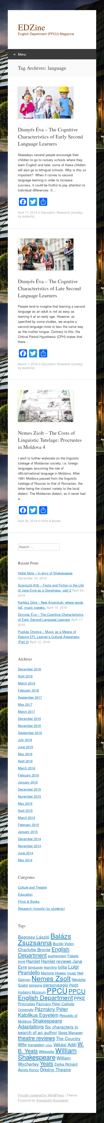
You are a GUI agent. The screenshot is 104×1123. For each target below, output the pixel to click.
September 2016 (30, 732)
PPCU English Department (52, 994)
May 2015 (25, 803)
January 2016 (28, 782)
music (71, 972)
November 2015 (29, 796)
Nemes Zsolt (51, 978)
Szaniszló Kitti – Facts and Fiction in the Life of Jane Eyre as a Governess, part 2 (51, 588)
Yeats (46, 1063)
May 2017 (25, 704)
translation (36, 1044)
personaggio (55, 985)
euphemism (57, 955)
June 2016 (25, 746)
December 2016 (29, 718)
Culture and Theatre (32, 887)
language (35, 967)
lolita (62, 967)
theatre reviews (36, 1038)
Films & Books (51, 521)
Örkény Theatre (55, 1069)
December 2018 (29, 669)
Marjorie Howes (53, 972)
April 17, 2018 (27, 212)
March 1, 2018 (28, 364)
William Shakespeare (47, 1053)
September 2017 (30, 697)
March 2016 (26, 768)
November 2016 (29, 725)
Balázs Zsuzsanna (44, 939)
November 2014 (29, 845)
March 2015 (26, 817)
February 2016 (28, 775)
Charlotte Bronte (34, 949)
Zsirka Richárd (65, 1064)
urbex (48, 1045)
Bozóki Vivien (63, 943)
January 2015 (28, 831)
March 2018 (26, 683)
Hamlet (33, 961)
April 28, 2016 (27, 521)
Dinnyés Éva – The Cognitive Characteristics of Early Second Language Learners (50, 136)
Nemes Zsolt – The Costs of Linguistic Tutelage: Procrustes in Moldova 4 (50, 439)
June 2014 (25, 852)
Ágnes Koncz (28, 1069)
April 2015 (25, 810)
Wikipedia (46, 1051)
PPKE (79, 998)
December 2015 (29, 789)
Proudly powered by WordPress (41, 1095)
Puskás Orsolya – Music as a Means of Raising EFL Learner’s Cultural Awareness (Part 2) (49, 636)
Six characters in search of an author (48, 1029)
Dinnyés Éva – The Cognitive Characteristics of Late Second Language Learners (49, 288)
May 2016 (25, 753)
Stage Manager (70, 1032)
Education (48, 212)
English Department (43, 952)
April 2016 (25, 761)
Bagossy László (33, 937)
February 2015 (28, 824)
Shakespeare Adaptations (40, 1023)
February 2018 (28, 690)
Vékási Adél (64, 1044)
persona (35, 985)
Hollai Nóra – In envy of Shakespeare (45, 573)
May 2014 (25, 860)
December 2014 (29, 838)
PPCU (57, 990)
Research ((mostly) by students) (41, 908)
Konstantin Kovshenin (52, 1100)
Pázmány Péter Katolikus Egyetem (43, 1012)
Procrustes (26, 1003)
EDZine (31, 27)
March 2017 (26, 711)
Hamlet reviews (56, 961)
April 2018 (25, 676)
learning (50, 967)
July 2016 (25, 739)
